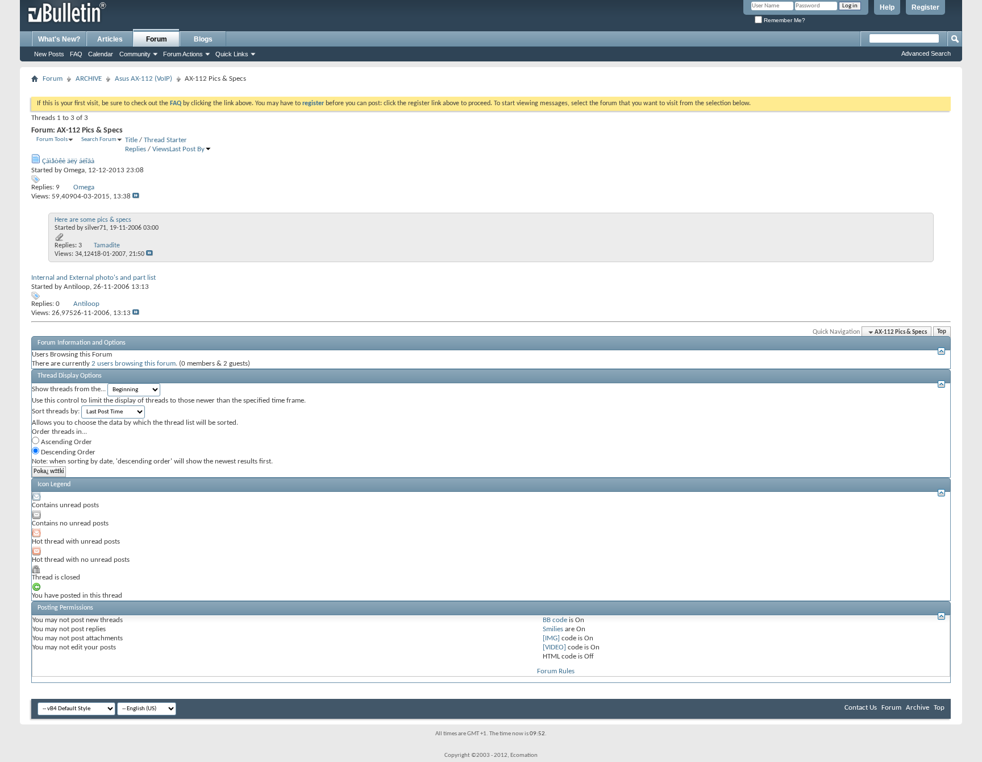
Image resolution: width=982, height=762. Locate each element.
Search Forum (98, 139)
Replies (135, 149)
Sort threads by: (56, 411)
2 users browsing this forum (133, 363)
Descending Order (67, 452)
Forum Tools (52, 139)
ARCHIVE (89, 78)
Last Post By (187, 149)
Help (887, 7)
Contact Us (860, 707)
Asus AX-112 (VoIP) (143, 78)
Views (160, 149)
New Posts (49, 54)
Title (131, 140)
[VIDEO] (554, 647)
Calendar (100, 54)
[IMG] (551, 638)
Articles (110, 39)
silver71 (95, 228)
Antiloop (77, 287)
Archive (917, 707)
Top (941, 332)
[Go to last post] (135, 196)
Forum (156, 39)
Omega (74, 170)
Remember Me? (783, 20)
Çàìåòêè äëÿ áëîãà (68, 161)
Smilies (553, 629)
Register (925, 7)
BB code (555, 620)
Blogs (203, 39)
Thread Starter (165, 140)
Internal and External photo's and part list (93, 277)
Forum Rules (556, 671)
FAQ (76, 54)
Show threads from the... (69, 389)
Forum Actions (183, 54)
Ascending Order (65, 442)
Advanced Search (926, 53)
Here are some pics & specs (93, 220)
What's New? (59, 39)
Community (135, 54)
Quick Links (231, 54)
